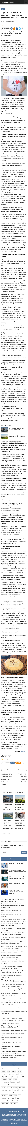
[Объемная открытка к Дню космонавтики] (4, 865)
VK (2, 1076)
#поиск (19, 1068)
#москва (14, 1068)
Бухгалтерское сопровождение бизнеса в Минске (14, 1016)
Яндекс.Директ (5, 1103)
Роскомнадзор (11, 1098)
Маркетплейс (14, 1087)
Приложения (4, 1095)
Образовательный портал (7, 2)
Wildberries (14, 1076)
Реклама (4, 1098)
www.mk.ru (24, 751)
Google (3, 1074)
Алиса (10, 1079)
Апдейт (15, 1079)
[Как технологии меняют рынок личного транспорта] (4, 429)
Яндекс (8, 1100)
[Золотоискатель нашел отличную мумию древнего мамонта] (4, 892)
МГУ (9, 756)
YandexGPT (21, 1076)
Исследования (18, 1084)
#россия (4, 1071)
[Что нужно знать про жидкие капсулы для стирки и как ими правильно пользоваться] (20, 815)
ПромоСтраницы (13, 1095)
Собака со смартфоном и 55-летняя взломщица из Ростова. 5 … (17, 878)
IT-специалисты (10, 1074)
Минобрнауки (22, 1087)
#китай (8, 1068)
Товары (3, 1100)
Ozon (17, 1074)
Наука (3, 9)
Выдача (13, 1082)
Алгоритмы (4, 1079)
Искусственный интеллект (8, 1084)
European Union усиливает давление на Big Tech (14, 1030)
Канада (3, 1087)
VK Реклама (7, 1076)
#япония (14, 1071)
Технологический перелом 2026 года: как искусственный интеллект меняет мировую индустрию (12, 961)
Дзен (18, 1082)
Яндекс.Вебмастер (16, 1100)
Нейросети (15, 1090)
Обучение (22, 1090)
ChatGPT (19, 1071)
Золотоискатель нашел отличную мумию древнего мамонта (16, 892)
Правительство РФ (17, 1092)
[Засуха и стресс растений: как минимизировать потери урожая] (4, 436)
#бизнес (4, 1068)
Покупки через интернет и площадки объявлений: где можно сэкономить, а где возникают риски (12, 905)
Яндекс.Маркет (13, 1103)
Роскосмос (18, 1098)
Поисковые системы (6, 1092)
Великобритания (5, 1082)
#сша (6, 756)
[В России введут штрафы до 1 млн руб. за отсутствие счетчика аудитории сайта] (4, 872)
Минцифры (4, 1090)
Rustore (21, 1074)
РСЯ (19, 1095)
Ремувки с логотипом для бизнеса (10, 1023)
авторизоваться (5, 847)
